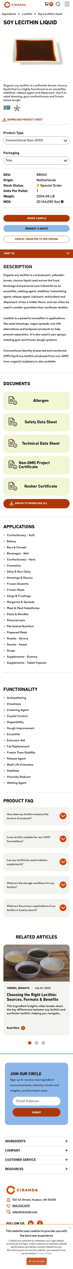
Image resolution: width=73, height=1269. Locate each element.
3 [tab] (43, 1043)
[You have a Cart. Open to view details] (50, 5)
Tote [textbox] (8, 160)
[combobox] (36, 140)
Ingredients (9, 14)
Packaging (11, 153)
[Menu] (67, 5)
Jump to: (9, 253)
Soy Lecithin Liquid (50, 14)
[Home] (20, 5)
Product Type (13, 133)
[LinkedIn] (31, 1224)
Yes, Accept (38, 1261)
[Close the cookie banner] (70, 1227)
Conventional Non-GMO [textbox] (24, 140)
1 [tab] (29, 1043)
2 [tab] (36, 1043)
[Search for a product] (58, 5)
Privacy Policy (44, 1253)
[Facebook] (40, 1224)
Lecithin (27, 14)
